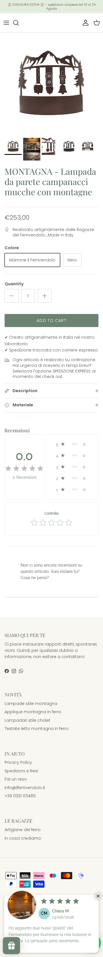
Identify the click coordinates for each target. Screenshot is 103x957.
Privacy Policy (18, 762)
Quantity (14, 284)
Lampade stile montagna (31, 703)
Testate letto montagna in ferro (37, 728)
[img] (24, 468)
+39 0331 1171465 (20, 796)
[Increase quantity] (45, 296)
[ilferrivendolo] (51, 23)
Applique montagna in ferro (33, 712)
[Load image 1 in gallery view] (51, 84)
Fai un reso (16, 779)
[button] (72, 444)
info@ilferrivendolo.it (25, 787)
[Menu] (6, 22)
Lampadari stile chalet (27, 720)
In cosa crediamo (23, 838)
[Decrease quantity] (11, 296)
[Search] (19, 22)
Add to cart (51, 320)
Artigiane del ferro (23, 830)
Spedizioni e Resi (21, 771)
